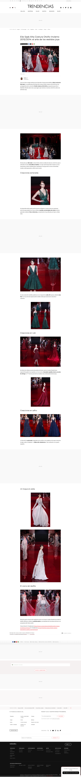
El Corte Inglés (23, 29)
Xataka (11, 749)
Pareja (45, 29)
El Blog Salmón (67, 749)
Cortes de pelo (24, 722)
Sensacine (30, 749)
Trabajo (32, 716)
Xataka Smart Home (12, 756)
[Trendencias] (40, 6)
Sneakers (12, 716)
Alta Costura (26, 641)
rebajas (18, 29)
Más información (50, 775)
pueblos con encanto (23, 725)
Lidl (28, 29)
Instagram (68, 7)
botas (11, 722)
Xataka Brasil (12, 766)
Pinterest (61, 7)
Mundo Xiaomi (12, 758)
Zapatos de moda (35, 722)
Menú (10, 7)
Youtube (53, 730)
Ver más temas (14, 730)
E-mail (34, 44)
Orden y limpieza (13, 724)
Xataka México (12, 765)
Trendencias (57, 749)
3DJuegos (21, 749)
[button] (25, 78)
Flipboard (66, 7)
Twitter (30, 44)
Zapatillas (32, 29)
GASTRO (44, 11)
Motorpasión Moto (49, 751)
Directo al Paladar (40, 749)
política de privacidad (55, 718)
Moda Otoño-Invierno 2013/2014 (46, 641)
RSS (58, 730)
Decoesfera (57, 751)
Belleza (32, 719)
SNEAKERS (51, 11)
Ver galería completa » (67, 633)
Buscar (15, 7)
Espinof (29, 751)
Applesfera (12, 753)
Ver (41, 670)
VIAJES (37, 11)
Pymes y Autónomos (66, 752)
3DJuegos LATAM (22, 765)
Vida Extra (20, 751)
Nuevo (13, 7)
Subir (67, 744)
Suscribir (61, 716)
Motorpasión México (48, 766)
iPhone (49, 29)
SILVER (58, 11)
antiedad (33, 724)
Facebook (63, 7)
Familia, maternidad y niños (25, 717)
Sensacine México (31, 765)
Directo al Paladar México (40, 766)
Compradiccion (58, 753)
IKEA (36, 29)
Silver (22, 719)
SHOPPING (30, 11)
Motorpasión (48, 749)
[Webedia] (13, 743)
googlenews (71, 7)
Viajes (11, 719)
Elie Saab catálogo (34, 641)
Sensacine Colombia (30, 767)
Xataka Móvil (12, 751)
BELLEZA (23, 11)
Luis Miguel (40, 29)
